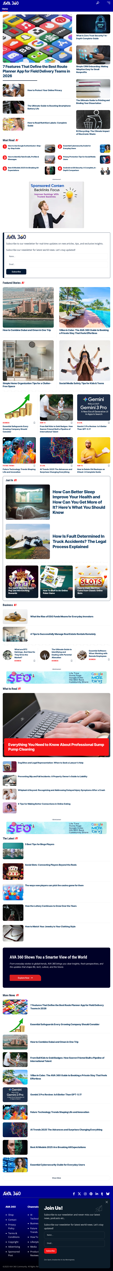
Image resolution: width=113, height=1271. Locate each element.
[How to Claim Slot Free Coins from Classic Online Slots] (91, 582)
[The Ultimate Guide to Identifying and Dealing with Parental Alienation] (45, 655)
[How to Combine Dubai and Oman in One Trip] (28, 307)
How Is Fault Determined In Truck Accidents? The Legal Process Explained (79, 541)
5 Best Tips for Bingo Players (39, 844)
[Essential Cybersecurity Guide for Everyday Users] (105, 148)
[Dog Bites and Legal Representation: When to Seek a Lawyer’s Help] (10, 766)
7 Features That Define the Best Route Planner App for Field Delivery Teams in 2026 (36, 71)
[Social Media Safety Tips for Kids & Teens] (84, 360)
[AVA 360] (11, 3)
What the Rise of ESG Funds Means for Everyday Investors (61, 616)
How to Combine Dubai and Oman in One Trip (27, 330)
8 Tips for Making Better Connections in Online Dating (44, 804)
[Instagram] (85, 1193)
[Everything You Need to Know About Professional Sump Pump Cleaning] (56, 725)
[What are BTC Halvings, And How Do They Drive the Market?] (7, 655)
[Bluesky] (107, 1193)
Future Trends (8, 466)
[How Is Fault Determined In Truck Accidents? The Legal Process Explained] (28, 541)
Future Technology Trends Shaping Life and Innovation (59, 1112)
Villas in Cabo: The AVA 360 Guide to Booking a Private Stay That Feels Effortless (84, 332)
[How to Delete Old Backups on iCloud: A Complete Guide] (93, 450)
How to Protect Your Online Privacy (45, 90)
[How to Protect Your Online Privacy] (13, 90)
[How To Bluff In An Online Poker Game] (56, 582)
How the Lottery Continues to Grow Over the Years (51, 906)
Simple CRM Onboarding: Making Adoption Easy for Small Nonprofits (92, 69)
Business (6, 423)
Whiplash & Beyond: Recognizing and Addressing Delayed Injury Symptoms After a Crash (61, 790)
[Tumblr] (102, 1193)
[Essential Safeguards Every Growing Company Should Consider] (19, 407)
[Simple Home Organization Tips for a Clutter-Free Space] (28, 360)
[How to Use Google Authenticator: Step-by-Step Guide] (50, 148)
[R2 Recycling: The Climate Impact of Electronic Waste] (93, 119)
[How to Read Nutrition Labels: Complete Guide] (13, 124)
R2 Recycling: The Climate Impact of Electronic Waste (93, 132)
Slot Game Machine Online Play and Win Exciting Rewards (21, 590)
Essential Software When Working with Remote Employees (98, 653)
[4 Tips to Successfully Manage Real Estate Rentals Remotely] (15, 634)
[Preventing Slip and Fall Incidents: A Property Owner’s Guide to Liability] (10, 780)
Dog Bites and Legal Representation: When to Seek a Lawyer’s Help (50, 762)
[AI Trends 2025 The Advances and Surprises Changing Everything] (56, 450)
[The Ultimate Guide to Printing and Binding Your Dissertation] (93, 88)
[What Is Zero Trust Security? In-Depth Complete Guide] (93, 23)
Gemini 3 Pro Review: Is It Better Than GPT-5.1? (56, 1094)
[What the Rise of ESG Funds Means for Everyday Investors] (15, 616)
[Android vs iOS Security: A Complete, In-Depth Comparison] (105, 170)
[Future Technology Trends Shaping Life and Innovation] (19, 450)
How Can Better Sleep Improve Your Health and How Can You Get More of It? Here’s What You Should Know (79, 502)
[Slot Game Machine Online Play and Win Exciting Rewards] (22, 582)
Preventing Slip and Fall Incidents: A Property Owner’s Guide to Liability (52, 776)
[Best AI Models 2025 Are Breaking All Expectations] (50, 170)
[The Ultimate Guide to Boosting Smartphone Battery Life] (13, 107)
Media (33, 1246)
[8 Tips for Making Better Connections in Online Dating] (10, 807)
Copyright (13, 1241)
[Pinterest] (91, 1193)
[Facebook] (74, 1193)
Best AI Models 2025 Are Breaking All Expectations (58, 1147)
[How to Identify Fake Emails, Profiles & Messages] (50, 159)
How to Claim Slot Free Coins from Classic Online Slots (90, 590)
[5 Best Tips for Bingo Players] (13, 851)
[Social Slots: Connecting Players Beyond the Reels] (13, 871)
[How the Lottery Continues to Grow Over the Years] (13, 912)
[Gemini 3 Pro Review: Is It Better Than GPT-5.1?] (93, 407)
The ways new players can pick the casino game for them (54, 885)
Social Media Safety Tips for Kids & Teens (81, 383)
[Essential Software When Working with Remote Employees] (82, 655)
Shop (11, 1214)
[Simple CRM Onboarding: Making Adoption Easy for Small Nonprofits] (93, 54)
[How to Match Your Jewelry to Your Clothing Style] (13, 933)
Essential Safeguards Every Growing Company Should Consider (15, 429)
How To (42, 423)
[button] (98, 3)
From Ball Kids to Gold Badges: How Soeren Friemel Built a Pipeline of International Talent (56, 429)
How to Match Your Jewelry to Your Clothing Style (50, 926)
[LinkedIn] (97, 1193)
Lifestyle (34, 1241)
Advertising (14, 1246)
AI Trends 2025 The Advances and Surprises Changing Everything (66, 1129)
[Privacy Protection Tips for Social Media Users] (105, 159)
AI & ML (79, 423)
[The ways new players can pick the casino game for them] (13, 892)
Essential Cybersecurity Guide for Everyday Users (57, 1164)
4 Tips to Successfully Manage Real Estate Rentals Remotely (63, 634)
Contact (12, 1219)
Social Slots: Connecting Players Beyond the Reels (51, 864)
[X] (79, 1193)
